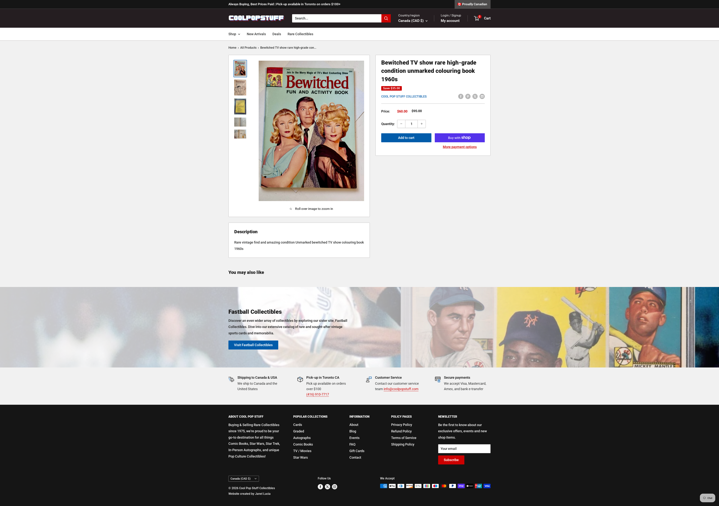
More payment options (460, 147)
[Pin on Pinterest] (468, 96)
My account (450, 21)
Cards (297, 425)
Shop (232, 34)
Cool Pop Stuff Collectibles (404, 96)
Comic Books (303, 444)
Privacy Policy (401, 425)
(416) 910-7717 (317, 394)
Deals (276, 34)
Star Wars (300, 457)
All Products (248, 47)
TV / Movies (302, 451)
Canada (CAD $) (240, 478)
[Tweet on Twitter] (475, 96)
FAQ (352, 444)
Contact (355, 457)
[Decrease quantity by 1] (401, 124)
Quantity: (388, 124)
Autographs (302, 438)
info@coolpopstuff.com (401, 389)
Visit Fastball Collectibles (253, 345)
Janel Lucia (263, 494)
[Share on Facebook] (460, 96)
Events (354, 438)
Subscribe (451, 460)
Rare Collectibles (300, 34)
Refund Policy (401, 431)
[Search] (386, 18)
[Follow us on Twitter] (327, 486)
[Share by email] (482, 96)
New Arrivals (256, 34)
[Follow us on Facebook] (320, 486)
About (353, 425)
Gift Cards (356, 451)
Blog (352, 431)
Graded (298, 431)
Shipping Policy (402, 444)
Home (232, 47)
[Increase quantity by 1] (422, 124)
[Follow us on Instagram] (334, 486)
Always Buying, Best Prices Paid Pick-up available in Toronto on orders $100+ (284, 4)
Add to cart (406, 137)
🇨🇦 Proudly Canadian (472, 4)
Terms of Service (403, 438)
